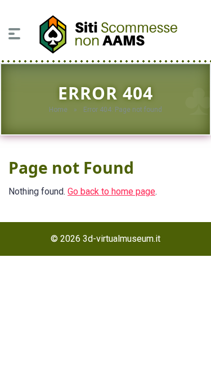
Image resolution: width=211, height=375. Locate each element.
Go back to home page (111, 191)
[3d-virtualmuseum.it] (105, 31)
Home (58, 110)
